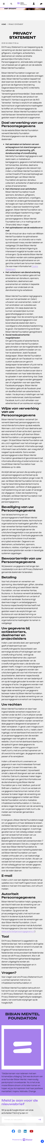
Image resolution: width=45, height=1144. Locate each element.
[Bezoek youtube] (31, 1131)
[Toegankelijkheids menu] (42, 1141)
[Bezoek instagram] (19, 1131)
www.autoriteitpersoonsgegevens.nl (18, 931)
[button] (4, 3)
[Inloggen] (34, 4)
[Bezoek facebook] (13, 1131)
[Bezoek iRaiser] (23, 1139)
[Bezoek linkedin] (25, 1131)
